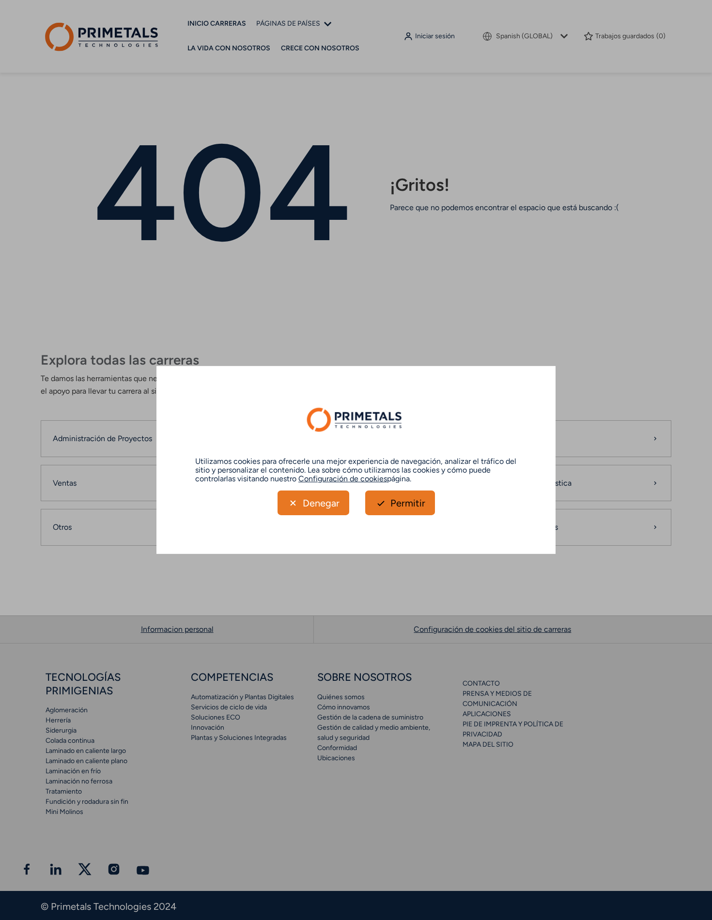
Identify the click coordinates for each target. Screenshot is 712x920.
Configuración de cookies (342, 478)
